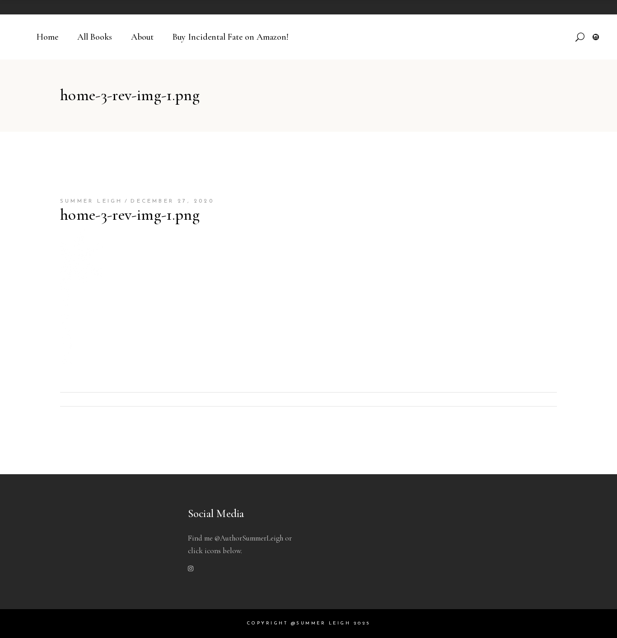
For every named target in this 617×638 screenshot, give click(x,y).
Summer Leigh (91, 201)
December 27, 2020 (172, 201)
